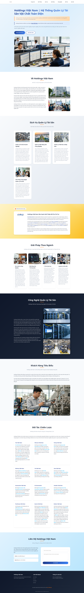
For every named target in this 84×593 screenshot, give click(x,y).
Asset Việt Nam (34, 23)
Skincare (39, 446)
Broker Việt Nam (58, 504)
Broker (56, 515)
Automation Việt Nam (20, 485)
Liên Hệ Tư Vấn (31, 32)
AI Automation (38, 485)
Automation (20, 489)
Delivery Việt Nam (19, 468)
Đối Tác (66, 1)
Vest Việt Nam (57, 468)
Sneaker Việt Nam (58, 485)
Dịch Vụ (46, 1)
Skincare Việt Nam (39, 442)
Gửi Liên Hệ (55, 562)
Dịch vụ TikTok (52, 222)
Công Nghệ (60, 1)
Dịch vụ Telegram (34, 225)
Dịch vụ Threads (60, 224)
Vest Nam (64, 472)
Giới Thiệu (40, 1)
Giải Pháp (53, 1)
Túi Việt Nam (38, 468)
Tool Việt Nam (18, 442)
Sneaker (58, 489)
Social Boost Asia (30, 216)
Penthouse (20, 509)
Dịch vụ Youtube (44, 224)
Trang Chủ (33, 1)
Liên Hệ (72, 1)
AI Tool (20, 450)
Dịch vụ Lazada (63, 225)
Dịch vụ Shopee (48, 225)
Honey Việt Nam (58, 442)
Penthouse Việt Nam (20, 504)
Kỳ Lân (41, 512)
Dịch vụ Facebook (55, 221)
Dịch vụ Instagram (34, 222)
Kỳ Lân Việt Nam (38, 504)
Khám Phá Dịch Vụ (19, 32)
